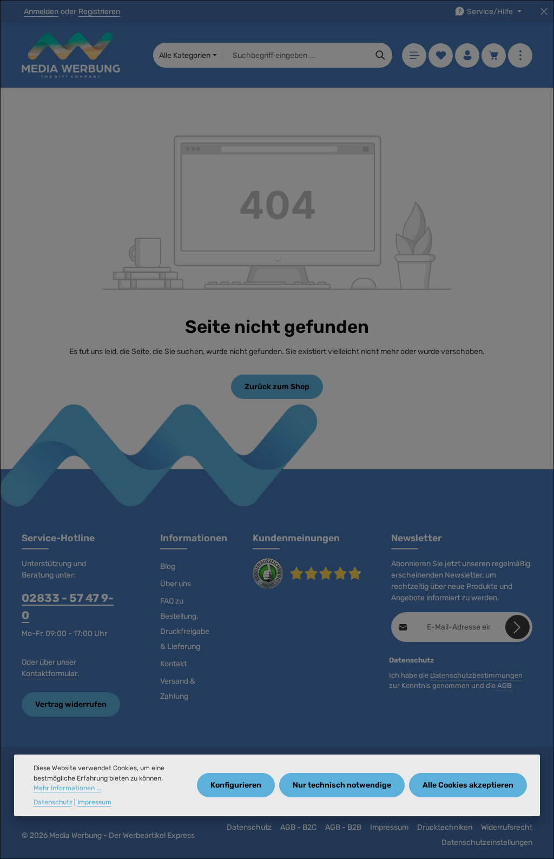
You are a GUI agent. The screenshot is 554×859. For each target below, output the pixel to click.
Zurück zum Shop (277, 386)
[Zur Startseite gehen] (71, 55)
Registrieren (99, 11)
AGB (504, 685)
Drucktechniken (444, 827)
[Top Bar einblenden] (520, 55)
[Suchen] (380, 55)
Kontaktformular (49, 673)
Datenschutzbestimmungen (476, 675)
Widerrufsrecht (506, 827)
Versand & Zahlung (177, 689)
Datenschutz (249, 827)
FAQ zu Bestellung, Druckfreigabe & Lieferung (184, 623)
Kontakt (173, 663)
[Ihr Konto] (467, 55)
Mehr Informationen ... (67, 788)
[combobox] (296, 55)
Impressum (389, 827)
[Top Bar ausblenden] (544, 11)
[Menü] (414, 55)
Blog (167, 566)
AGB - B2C (298, 827)
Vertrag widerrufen (71, 704)
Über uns (175, 583)
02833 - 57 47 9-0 (68, 606)
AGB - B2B (343, 827)
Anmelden (41, 11)
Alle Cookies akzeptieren (468, 785)
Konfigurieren (235, 785)
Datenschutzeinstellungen (486, 842)
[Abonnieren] (517, 627)
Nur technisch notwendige (342, 785)
